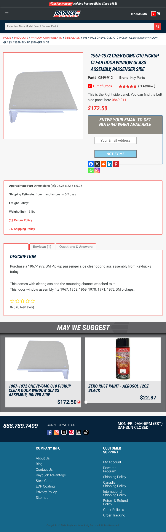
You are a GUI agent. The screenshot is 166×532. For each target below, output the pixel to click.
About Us (43, 458)
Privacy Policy (46, 492)
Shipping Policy (114, 477)
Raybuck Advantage (51, 475)
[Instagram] (97, 170)
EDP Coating (45, 486)
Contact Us (44, 469)
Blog (39, 464)
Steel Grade (44, 481)
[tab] (15, 246)
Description (16, 247)
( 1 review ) (146, 86)
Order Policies (113, 510)
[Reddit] (103, 164)
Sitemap (42, 498)
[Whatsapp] (91, 170)
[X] (97, 164)
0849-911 (119, 100)
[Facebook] (91, 164)
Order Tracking (114, 515)
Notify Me (115, 154)
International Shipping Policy (114, 493)
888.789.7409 (20, 426)
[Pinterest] (116, 164)
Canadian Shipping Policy (114, 484)
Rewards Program (109, 469)
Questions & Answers (76, 247)
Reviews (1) (42, 247)
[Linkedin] (109, 164)
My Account (139, 14)
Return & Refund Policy (115, 502)
